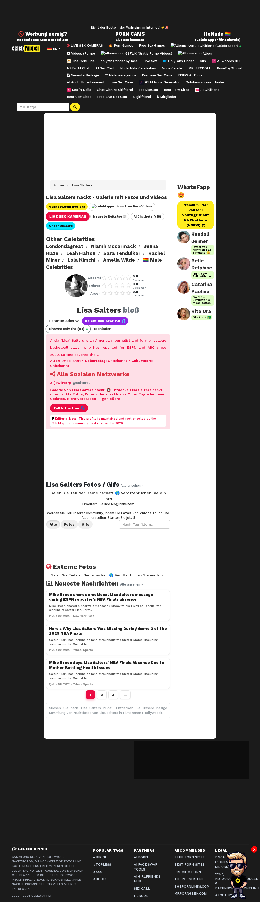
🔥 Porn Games (121, 45)
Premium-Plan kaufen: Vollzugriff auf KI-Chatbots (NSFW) (195, 215)
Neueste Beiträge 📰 (110, 216)
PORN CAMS (130, 34)
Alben (207, 53)
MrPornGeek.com (190, 893)
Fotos (69, 524)
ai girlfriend (142, 97)
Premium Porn (187, 872)
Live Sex (150, 61)
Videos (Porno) (82, 53)
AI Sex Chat (104, 68)
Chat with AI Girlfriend (115, 90)
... (125, 695)
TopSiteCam (148, 90)
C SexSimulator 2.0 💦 (105, 321)
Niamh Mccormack (113, 246)
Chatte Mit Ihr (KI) (68, 329)
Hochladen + (104, 329)
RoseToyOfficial (229, 68)
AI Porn (141, 857)
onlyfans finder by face (119, 61)
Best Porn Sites (176, 90)
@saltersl (81, 383)
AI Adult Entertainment (86, 82)
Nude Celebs (172, 68)
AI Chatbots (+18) (147, 216)
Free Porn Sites (189, 857)
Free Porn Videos (138, 206)
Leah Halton (80, 253)
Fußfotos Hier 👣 (69, 408)
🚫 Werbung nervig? (42, 34)
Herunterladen (62, 321)
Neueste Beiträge (84, 75)
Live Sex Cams (122, 82)
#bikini (99, 857)
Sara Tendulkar (121, 253)
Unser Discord (61, 226)
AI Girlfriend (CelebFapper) (217, 45)
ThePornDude (83, 61)
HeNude (141, 896)
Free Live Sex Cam (112, 97)
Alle (53, 524)
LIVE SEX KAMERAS (86, 45)
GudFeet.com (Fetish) (67, 206)
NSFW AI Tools (190, 75)
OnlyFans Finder (180, 61)
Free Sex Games (152, 45)
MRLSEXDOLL (199, 68)
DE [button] (55, 49)
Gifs (203, 61)
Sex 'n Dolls (81, 90)
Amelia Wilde (119, 260)
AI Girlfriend (209, 90)
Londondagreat (64, 246)
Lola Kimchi (81, 260)
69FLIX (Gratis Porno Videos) (148, 53)
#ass (97, 872)
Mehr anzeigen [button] (121, 75)
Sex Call (142, 888)
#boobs (100, 879)
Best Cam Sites (79, 97)
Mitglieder (167, 97)
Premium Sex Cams (157, 75)
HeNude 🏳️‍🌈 (217, 34)
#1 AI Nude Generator (162, 82)
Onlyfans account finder (205, 82)
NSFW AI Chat (78, 68)
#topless (102, 864)
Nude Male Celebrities (138, 68)
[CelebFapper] (27, 48)
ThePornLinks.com (191, 886)
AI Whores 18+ (228, 61)
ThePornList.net (190, 879)
